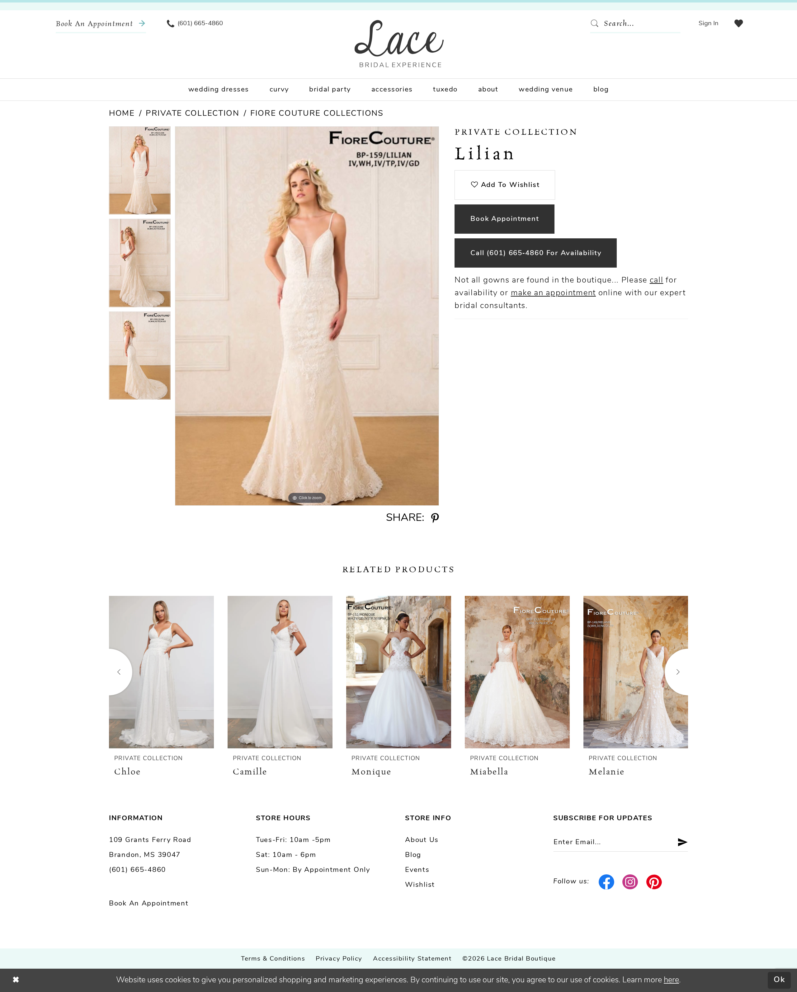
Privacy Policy (339, 959)
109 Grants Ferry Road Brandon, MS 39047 (150, 848)
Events (417, 870)
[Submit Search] (597, 23)
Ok (779, 980)
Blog (413, 855)
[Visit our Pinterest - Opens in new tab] (654, 881)
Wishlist (420, 885)
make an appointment (553, 293)
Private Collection (192, 114)
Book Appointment (504, 219)
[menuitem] (101, 23)
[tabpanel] (140, 172)
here (671, 980)
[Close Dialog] (16, 980)
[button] (708, 23)
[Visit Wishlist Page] (738, 23)
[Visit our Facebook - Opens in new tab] (606, 881)
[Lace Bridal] (399, 43)
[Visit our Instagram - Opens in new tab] (630, 881)
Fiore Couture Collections (317, 114)
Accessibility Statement (412, 959)
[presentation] (161, 672)
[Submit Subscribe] (678, 842)
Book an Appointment (148, 903)
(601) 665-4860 (137, 870)
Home (122, 114)
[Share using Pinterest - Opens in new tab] (435, 518)
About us (422, 840)
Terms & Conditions (273, 959)
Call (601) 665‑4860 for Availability (536, 253)
